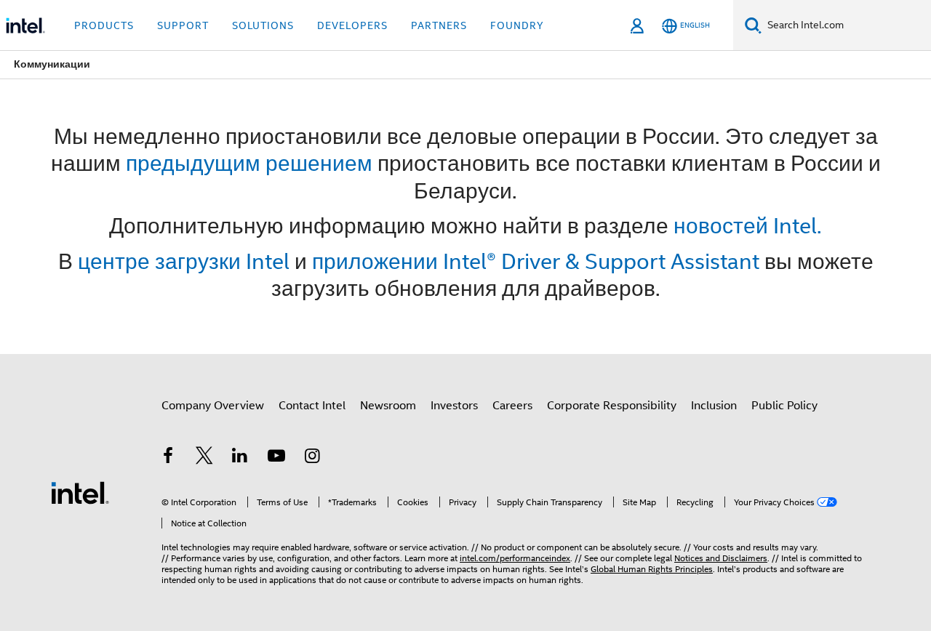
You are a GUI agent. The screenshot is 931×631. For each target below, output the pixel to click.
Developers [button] (352, 25)
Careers (512, 405)
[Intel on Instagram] (312, 458)
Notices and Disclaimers (720, 557)
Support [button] (183, 25)
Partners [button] (439, 25)
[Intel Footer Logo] (80, 492)
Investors (454, 405)
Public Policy (784, 405)
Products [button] (104, 25)
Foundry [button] (517, 25)
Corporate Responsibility (611, 405)
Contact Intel (312, 405)
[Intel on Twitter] (204, 458)
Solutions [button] (263, 25)
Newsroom (388, 405)
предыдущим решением (249, 163)
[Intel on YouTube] (276, 458)
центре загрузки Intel (183, 261)
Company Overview (212, 405)
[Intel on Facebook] (168, 458)
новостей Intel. (748, 225)
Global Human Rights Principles (652, 568)
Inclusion (714, 405)
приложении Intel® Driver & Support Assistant (535, 261)
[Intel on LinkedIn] (240, 458)
